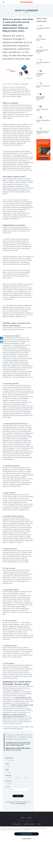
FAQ (39, 824)
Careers (29, 817)
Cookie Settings (26, 838)
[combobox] (18, 789)
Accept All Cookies (26, 833)
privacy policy (22, 803)
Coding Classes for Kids (23, 697)
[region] (26, 834)
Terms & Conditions (29, 824)
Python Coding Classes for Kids (22, 705)
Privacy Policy (17, 824)
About (23, 817)
